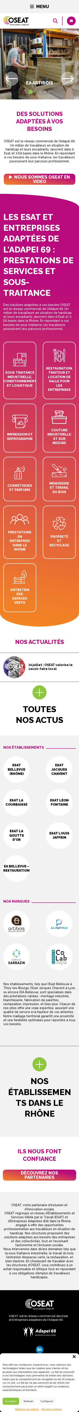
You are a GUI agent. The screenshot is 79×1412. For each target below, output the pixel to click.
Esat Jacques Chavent (59, 769)
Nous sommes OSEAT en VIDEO (41, 179)
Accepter (11, 1401)
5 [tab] (49, 91)
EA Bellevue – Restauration (16, 868)
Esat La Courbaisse (16, 802)
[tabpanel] (39, 64)
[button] (74, 1356)
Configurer (46, 1401)
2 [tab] (36, 91)
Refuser (28, 1401)
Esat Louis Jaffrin (59, 835)
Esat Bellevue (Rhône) (16, 769)
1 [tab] (30, 91)
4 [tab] (45, 91)
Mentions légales (51, 1409)
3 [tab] (40, 91)
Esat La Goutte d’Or (16, 835)
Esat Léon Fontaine (59, 802)
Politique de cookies (27, 1409)
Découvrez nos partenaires (39, 1175)
